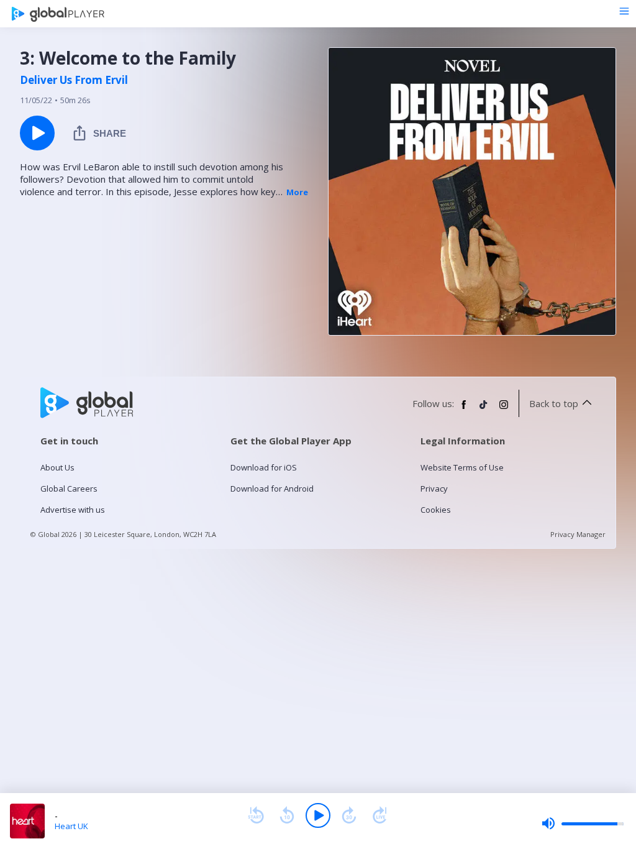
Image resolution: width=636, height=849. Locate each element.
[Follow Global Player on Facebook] (464, 409)
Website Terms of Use (462, 467)
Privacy (434, 488)
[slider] (582, 823)
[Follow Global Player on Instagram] (503, 409)
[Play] (318, 815)
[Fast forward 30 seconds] (349, 815)
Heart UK (71, 826)
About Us (57, 467)
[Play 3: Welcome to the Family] (37, 133)
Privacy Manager (578, 534)
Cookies (435, 509)
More (297, 192)
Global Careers (69, 488)
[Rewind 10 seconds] (287, 815)
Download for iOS (263, 467)
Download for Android (272, 488)
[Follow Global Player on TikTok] (484, 409)
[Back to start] (255, 815)
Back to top (553, 403)
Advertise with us (72, 509)
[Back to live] (380, 815)
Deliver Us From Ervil (74, 80)
